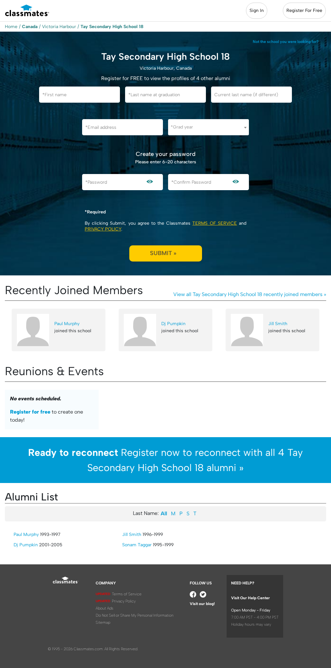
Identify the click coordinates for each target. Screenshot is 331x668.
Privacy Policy (103, 229)
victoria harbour (59, 26)
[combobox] (208, 127)
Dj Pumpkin (173, 323)
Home (11, 26)
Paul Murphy (67, 323)
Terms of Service (214, 223)
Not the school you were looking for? (286, 41)
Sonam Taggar (137, 545)
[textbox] (208, 127)
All (164, 513)
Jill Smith (277, 323)
